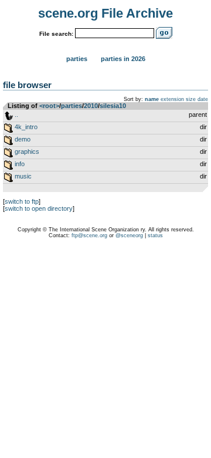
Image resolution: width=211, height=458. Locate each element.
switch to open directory (39, 208)
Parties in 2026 (123, 58)
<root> (49, 105)
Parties (76, 58)
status (155, 235)
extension (172, 99)
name (152, 99)
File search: (56, 34)
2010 (91, 105)
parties (71, 105)
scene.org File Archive (105, 13)
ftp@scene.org (89, 235)
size (191, 99)
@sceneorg (129, 235)
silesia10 (113, 105)
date (203, 99)
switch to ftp (22, 201)
